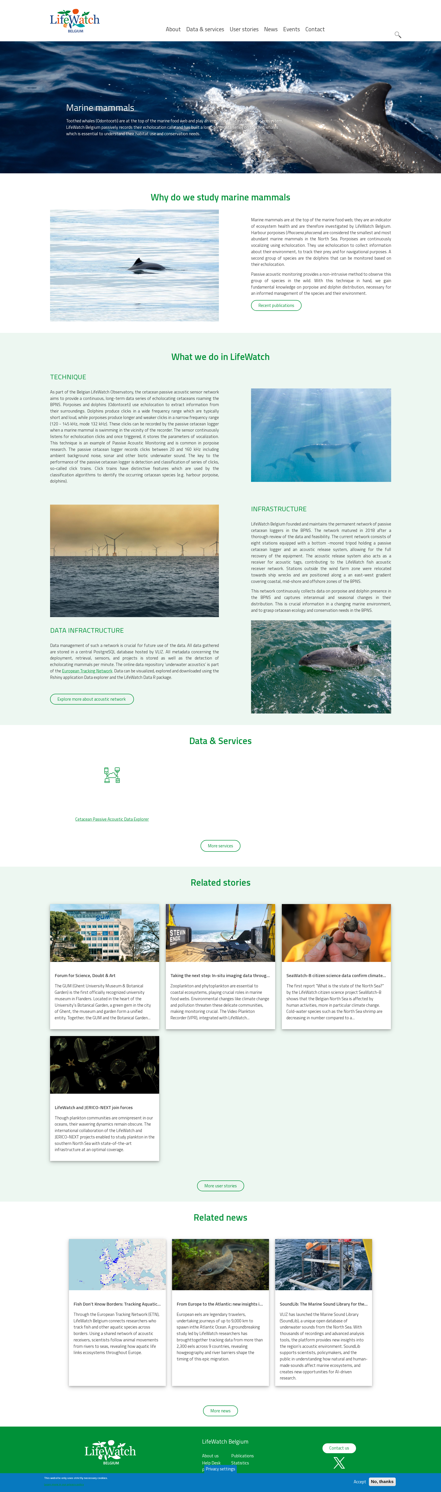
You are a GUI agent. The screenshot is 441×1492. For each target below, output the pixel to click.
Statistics (240, 1463)
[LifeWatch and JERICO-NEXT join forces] (104, 1098)
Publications (242, 1456)
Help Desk (211, 1463)
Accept (360, 1481)
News (271, 29)
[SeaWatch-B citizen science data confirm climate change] (336, 966)
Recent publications (276, 305)
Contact (315, 29)
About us (210, 1456)
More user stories (220, 1186)
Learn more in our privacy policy (64, 1484)
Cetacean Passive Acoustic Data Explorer (112, 819)
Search (398, 34)
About (173, 29)
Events (291, 29)
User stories (244, 29)
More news (220, 1411)
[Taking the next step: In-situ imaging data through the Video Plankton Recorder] (220, 966)
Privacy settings (220, 1469)
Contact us (339, 1448)
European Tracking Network (87, 671)
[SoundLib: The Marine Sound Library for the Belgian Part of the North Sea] (323, 1312)
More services (220, 846)
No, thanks (382, 1481)
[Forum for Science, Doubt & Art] (104, 966)
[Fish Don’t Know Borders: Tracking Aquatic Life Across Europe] (117, 1312)
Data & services (205, 29)
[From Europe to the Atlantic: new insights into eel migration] (220, 1312)
